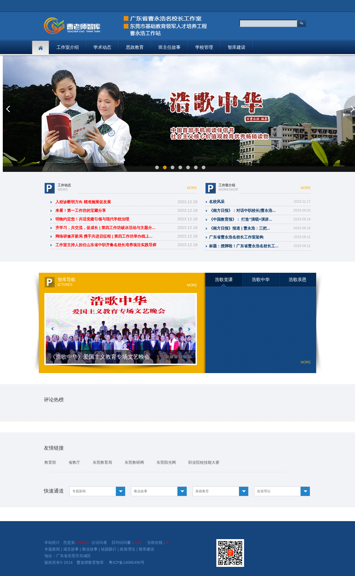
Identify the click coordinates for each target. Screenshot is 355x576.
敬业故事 (90, 549)
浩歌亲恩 (297, 279)
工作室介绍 (68, 47)
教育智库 (96, 562)
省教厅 (74, 462)
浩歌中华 (261, 279)
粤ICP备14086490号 (126, 562)
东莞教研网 (134, 462)
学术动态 (102, 47)
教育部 (50, 462)
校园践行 (108, 549)
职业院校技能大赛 (203, 462)
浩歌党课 (224, 279)
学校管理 (204, 47)
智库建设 (236, 47)
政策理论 (127, 549)
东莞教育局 (102, 462)
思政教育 (135, 47)
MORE (192, 188)
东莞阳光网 (166, 462)
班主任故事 (169, 47)
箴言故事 (71, 549)
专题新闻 (52, 549)
